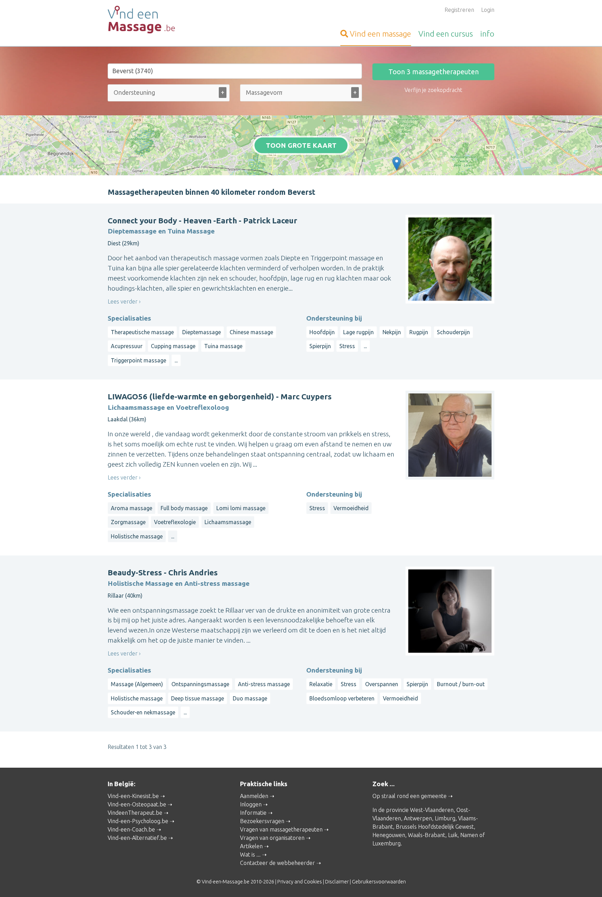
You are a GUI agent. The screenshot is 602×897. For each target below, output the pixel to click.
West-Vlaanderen (432, 810)
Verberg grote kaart (301, 164)
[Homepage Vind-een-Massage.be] (169, 19)
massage (380, 33)
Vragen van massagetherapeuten (281, 829)
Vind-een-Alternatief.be (137, 838)
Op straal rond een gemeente (409, 796)
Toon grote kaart (301, 145)
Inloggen (251, 804)
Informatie (253, 813)
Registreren (459, 10)
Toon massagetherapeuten (433, 72)
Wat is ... (250, 854)
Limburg (445, 818)
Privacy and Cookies (299, 881)
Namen (469, 835)
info (487, 33)
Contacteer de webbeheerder (277, 863)
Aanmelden (254, 796)
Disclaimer (337, 881)
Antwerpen (418, 818)
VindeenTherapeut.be (135, 813)
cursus (445, 33)
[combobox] (169, 94)
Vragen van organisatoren (272, 838)
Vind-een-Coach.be (131, 829)
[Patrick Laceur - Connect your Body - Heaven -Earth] (396, 163)
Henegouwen (388, 835)
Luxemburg (386, 843)
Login (487, 10)
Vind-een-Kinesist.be (133, 796)
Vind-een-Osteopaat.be (137, 804)
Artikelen (251, 846)
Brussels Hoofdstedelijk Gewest (435, 826)
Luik (452, 835)
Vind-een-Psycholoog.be (138, 821)
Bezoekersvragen (262, 821)
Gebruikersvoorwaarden (379, 881)
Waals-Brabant (426, 835)
